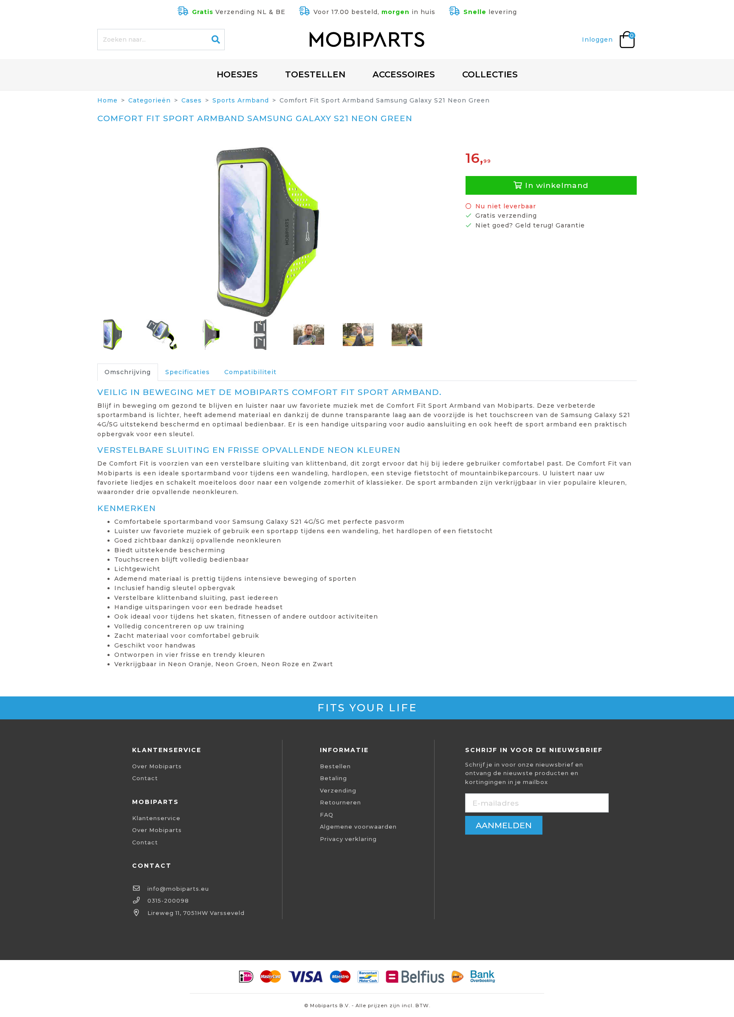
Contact (145, 778)
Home (107, 100)
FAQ (326, 815)
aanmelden (504, 825)
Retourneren (340, 802)
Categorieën (149, 100)
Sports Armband (240, 100)
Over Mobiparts (157, 766)
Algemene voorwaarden (358, 827)
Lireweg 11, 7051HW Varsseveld (196, 913)
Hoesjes (237, 74)
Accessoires (404, 74)
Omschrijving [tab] (127, 372)
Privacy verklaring (348, 839)
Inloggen (597, 39)
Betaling (333, 778)
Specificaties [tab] (187, 372)
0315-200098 (168, 901)
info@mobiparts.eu (178, 889)
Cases (191, 100)
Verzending (338, 790)
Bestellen (335, 766)
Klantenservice (156, 818)
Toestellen (315, 74)
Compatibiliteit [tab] (250, 372)
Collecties (490, 74)
